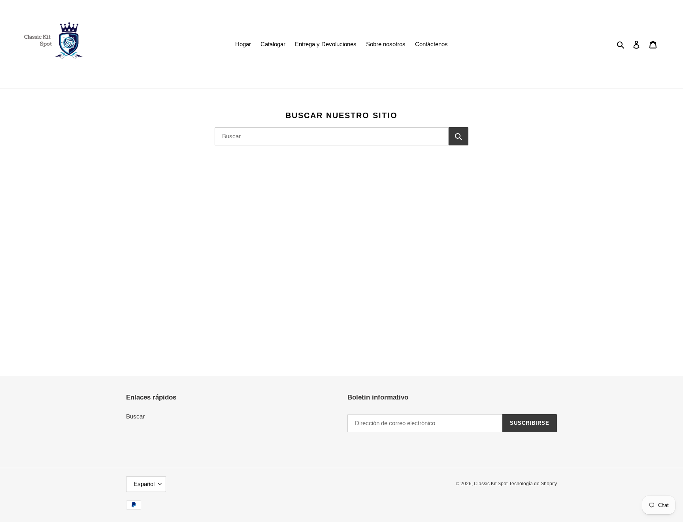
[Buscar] (458, 136)
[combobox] (332, 136)
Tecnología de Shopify (533, 483)
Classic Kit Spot (491, 483)
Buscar (135, 416)
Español (144, 484)
